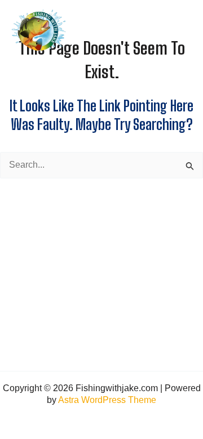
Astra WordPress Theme (107, 400)
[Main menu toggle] (182, 30)
